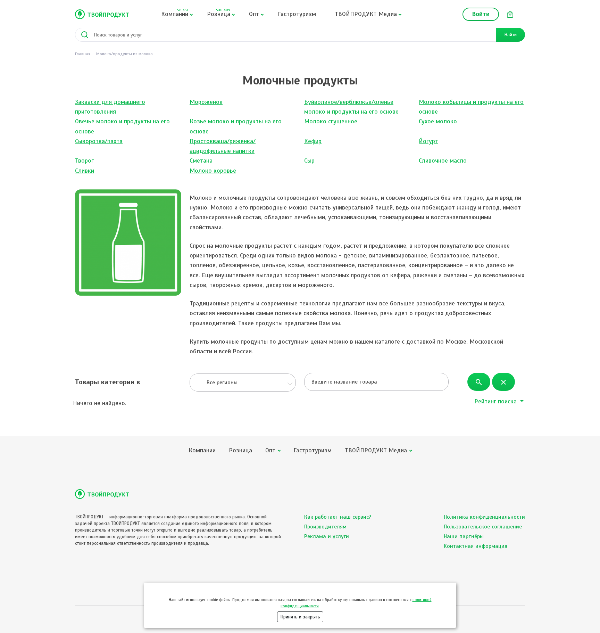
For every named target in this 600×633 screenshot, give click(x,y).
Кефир (313, 141)
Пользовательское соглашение (483, 526)
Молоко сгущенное (330, 121)
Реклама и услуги (326, 536)
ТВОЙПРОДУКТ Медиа (366, 14)
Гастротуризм (297, 14)
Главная (82, 53)
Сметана (201, 160)
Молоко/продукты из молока (124, 53)
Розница (218, 13)
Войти (481, 14)
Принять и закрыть (300, 617)
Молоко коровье (213, 170)
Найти (510, 35)
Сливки (84, 170)
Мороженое (206, 102)
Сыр (309, 160)
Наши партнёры (464, 536)
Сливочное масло (443, 160)
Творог (84, 160)
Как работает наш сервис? (337, 516)
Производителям (325, 526)
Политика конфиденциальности (484, 516)
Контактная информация (475, 546)
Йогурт (428, 141)
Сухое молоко (438, 121)
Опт (254, 14)
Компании (174, 13)
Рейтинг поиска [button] (496, 401)
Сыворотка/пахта (99, 141)
